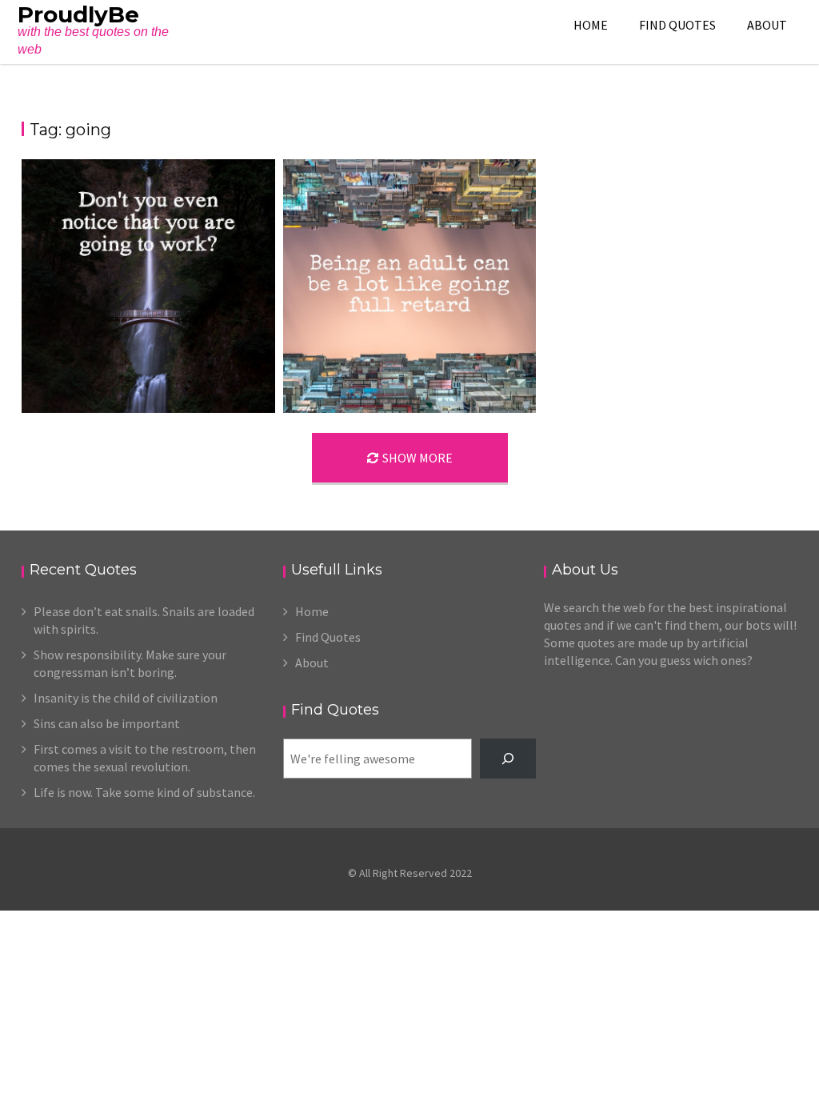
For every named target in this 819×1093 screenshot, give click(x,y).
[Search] (508, 758)
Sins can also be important (107, 723)
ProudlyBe (78, 14)
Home (590, 25)
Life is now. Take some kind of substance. (144, 792)
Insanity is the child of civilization (126, 698)
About (767, 25)
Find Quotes (677, 25)
